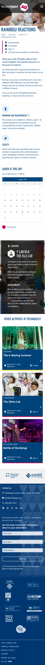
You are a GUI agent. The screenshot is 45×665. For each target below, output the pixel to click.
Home (3, 35)
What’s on (23, 35)
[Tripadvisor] (21, 508)
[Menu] (42, 6)
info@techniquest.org (13, 498)
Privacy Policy (8, 650)
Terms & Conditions (10, 647)
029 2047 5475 (10, 503)
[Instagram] (12, 508)
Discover (12, 35)
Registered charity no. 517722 (16, 518)
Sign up (22, 559)
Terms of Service (14, 569)
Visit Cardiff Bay (9, 643)
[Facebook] (3, 508)
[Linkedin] (16, 508)
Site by (4, 661)
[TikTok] (8, 508)
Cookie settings (8, 658)
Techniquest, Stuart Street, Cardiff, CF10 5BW (22, 493)
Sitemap (4, 654)
